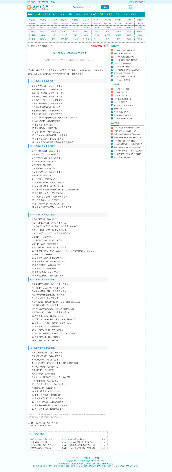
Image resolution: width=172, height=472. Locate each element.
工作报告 (53, 27)
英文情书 (86, 24)
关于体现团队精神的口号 (123, 115)
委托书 (129, 31)
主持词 (129, 27)
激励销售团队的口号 (121, 109)
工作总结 (140, 24)
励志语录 (86, 20)
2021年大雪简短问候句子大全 (42, 445)
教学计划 (32, 39)
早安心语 (32, 24)
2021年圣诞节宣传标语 (122, 80)
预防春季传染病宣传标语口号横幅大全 (127, 137)
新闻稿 (139, 35)
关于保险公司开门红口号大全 (124, 105)
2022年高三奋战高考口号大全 (124, 76)
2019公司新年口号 (120, 95)
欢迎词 (107, 35)
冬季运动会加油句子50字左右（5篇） (83, 445)
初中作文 (86, 39)
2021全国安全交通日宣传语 (124, 67)
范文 (102, 14)
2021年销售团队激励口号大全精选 (126, 70)
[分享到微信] (122, 7)
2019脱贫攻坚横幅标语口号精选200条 (127, 154)
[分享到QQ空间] (126, 7)
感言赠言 (64, 39)
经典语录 (46, 14)
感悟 (54, 14)
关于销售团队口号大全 (122, 112)
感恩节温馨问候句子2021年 (41, 448)
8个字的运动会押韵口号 (122, 99)
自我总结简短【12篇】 (78, 439)
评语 (53, 39)
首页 (32, 14)
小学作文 (75, 39)
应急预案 (43, 31)
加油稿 (139, 27)
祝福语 (94, 14)
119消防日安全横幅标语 (122, 63)
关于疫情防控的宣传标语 (123, 157)
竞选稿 (96, 35)
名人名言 (96, 20)
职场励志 (43, 20)
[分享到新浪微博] (117, 7)
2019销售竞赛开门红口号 (123, 118)
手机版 (97, 458)
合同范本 (32, 27)
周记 (118, 39)
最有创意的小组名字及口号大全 (125, 131)
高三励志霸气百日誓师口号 (123, 73)
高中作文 (96, 39)
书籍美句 (107, 20)
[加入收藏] (130, 7)
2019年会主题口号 (120, 102)
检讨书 (64, 31)
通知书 (64, 35)
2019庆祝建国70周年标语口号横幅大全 (128, 128)
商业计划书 (32, 35)
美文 (62, 14)
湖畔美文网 (86, 461)
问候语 (139, 31)
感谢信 (133, 14)
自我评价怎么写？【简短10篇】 (42, 439)
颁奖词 (118, 35)
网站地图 (87, 458)
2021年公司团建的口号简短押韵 (46, 423)
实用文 (109, 14)
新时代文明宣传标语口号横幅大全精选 (127, 134)
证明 (75, 35)
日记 (107, 39)
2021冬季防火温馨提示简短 (124, 57)
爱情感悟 (64, 24)
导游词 (96, 31)
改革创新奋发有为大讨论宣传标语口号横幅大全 (129, 147)
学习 (117, 14)
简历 (107, 31)
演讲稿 (53, 31)
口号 (53, 35)
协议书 (118, 31)
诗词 (70, 14)
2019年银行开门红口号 (122, 89)
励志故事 (53, 20)
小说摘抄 (140, 20)
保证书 (129, 35)
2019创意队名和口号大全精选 (124, 141)
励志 (38, 14)
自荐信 (42, 35)
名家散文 (96, 24)
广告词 (118, 27)
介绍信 (86, 31)
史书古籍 (107, 24)
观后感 (139, 39)
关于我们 (75, 458)
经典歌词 (129, 20)
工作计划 (43, 27)
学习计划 (43, 39)
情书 (86, 14)
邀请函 (96, 27)
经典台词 (118, 20)
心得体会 (64, 27)
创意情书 (75, 24)
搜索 (105, 7)
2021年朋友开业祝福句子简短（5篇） (83, 448)
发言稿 (86, 35)
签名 (78, 14)
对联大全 (118, 24)
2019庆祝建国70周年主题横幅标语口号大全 (129, 144)
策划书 (86, 27)
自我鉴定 (75, 27)
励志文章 (32, 20)
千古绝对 (129, 24)
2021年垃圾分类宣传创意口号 (124, 50)
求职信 (75, 31)
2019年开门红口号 (120, 92)
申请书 (107, 27)
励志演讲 (64, 20)
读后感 (129, 39)
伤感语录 (43, 24)
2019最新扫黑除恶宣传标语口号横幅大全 (129, 151)
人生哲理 (53, 24)
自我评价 (32, 31)
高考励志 (75, 20)
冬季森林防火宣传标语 (43, 425)
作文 (125, 14)
